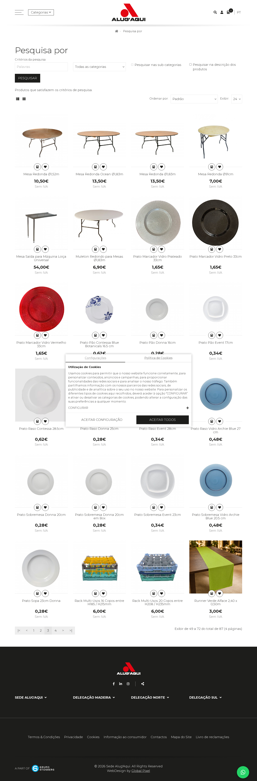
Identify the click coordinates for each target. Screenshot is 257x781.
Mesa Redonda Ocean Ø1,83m (99, 174)
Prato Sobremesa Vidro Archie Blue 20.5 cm (215, 516)
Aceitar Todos (162, 420)
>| (71, 630)
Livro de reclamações (212, 737)
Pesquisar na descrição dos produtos (214, 67)
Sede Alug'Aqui (29, 697)
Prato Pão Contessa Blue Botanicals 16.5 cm (99, 344)
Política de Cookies (158, 358)
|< (19, 630)
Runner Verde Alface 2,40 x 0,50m (215, 602)
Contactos (159, 737)
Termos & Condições (44, 737)
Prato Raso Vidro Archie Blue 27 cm (216, 430)
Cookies (93, 737)
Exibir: (224, 98)
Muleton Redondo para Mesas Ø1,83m (99, 258)
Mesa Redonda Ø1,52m (41, 174)
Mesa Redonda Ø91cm (215, 174)
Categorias (39, 12)
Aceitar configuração (101, 420)
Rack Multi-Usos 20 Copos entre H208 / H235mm (157, 602)
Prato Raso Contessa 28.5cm (41, 429)
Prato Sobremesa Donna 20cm (41, 515)
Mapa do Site (181, 737)
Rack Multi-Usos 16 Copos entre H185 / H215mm (99, 602)
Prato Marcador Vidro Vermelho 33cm (41, 344)
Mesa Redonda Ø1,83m (158, 174)
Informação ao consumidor (125, 737)
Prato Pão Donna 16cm (158, 343)
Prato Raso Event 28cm (157, 429)
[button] (128, 408)
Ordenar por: (158, 98)
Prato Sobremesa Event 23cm (157, 515)
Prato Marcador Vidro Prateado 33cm (157, 258)
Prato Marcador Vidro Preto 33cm (216, 257)
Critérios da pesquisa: (30, 59)
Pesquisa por (132, 31)
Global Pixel (140, 771)
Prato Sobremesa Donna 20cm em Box (99, 516)
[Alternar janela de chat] (243, 772)
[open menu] (19, 12)
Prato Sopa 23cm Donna (41, 601)
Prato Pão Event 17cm (216, 343)
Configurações (95, 358)
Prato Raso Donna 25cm (99, 429)
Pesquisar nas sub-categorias (158, 65)
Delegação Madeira (92, 697)
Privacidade (73, 737)
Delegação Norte (148, 697)
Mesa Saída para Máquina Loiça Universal (41, 258)
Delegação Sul (204, 697)
